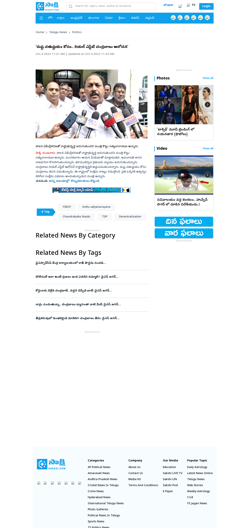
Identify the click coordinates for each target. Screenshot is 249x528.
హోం (50, 18)
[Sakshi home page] (51, 464)
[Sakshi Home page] (47, 6)
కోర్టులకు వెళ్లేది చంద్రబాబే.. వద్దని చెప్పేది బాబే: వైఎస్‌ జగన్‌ (90, 291)
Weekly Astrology (198, 492)
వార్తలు (61, 18)
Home (40, 32)
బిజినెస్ (135, 18)
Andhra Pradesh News (102, 479)
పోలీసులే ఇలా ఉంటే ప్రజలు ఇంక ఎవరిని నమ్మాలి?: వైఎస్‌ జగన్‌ (88, 277)
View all (208, 78)
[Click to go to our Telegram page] (73, 482)
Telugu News (195, 479)
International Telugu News (106, 504)
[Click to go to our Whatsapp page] (180, 17)
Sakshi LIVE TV (172, 473)
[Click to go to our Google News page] (207, 17)
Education (169, 467)
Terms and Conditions (143, 486)
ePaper (168, 5)
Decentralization (130, 217)
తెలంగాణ (93, 18)
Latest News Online (200, 473)
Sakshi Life (170, 479)
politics (77, 32)
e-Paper (168, 492)
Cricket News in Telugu (103, 486)
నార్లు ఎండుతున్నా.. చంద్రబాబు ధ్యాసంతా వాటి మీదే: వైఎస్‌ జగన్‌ (92, 305)
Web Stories (195, 486)
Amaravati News (99, 473)
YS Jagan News (197, 504)
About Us (134, 467)
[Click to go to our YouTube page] (200, 17)
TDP (104, 217)
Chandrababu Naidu (76, 217)
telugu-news (58, 32)
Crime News (96, 492)
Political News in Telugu (104, 516)
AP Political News (99, 467)
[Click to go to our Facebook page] (173, 17)
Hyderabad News (99, 498)
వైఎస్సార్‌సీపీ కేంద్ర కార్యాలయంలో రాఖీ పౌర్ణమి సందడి (92, 263)
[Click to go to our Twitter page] (186, 17)
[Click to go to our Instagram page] (193, 17)
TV (193, 5)
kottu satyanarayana (96, 207)
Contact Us (135, 473)
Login (206, 6)
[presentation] (160, 104)
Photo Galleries (98, 510)
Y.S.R (190, 498)
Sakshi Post (170, 486)
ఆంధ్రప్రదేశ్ (76, 18)
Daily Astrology (197, 467)
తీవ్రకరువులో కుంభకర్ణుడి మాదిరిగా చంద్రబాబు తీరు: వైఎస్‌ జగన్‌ (92, 318)
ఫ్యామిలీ (149, 18)
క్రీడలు (122, 18)
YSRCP (67, 207)
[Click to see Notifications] (180, 6)
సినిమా (109, 18)
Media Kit (134, 479)
